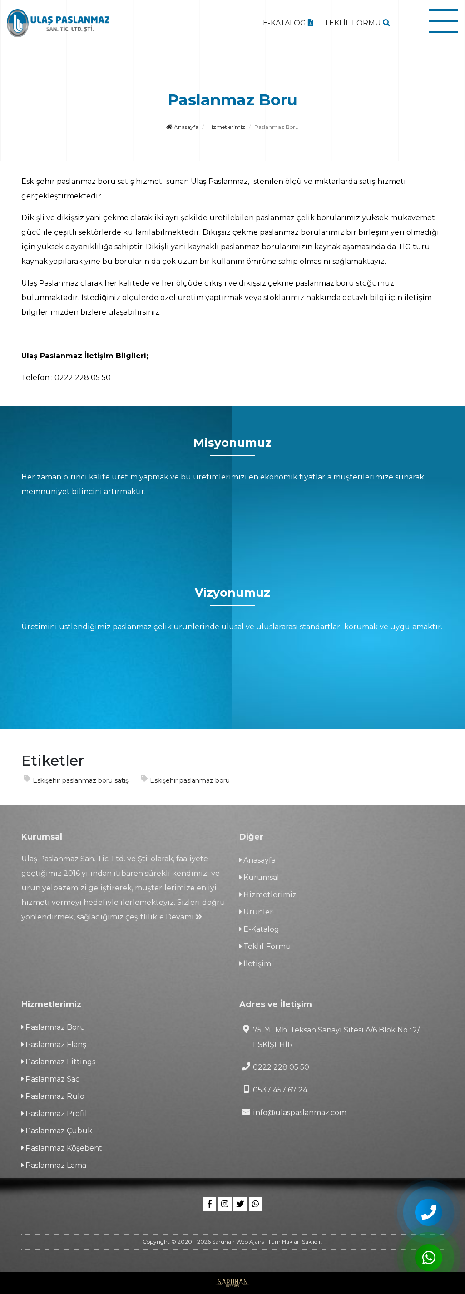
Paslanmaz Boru (54, 1027)
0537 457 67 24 (280, 1090)
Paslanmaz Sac (51, 1079)
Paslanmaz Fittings (59, 1061)
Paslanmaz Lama (55, 1165)
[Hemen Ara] (428, 1212)
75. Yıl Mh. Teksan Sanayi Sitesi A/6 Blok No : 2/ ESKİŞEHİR (336, 1037)
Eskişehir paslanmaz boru (190, 780)
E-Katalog (260, 929)
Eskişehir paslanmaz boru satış (81, 780)
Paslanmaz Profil (55, 1113)
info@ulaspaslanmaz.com (299, 1112)
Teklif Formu (266, 946)
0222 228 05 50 (281, 1067)
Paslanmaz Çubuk (58, 1130)
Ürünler (257, 912)
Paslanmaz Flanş (55, 1044)
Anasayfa (185, 126)
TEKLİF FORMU (353, 23)
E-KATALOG (285, 23)
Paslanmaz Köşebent (63, 1148)
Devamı (181, 917)
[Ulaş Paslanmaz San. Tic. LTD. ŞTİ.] (58, 23)
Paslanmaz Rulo (54, 1096)
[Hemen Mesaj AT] (428, 1257)
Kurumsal (260, 877)
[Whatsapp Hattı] (255, 1204)
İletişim (256, 963)
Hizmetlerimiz (226, 126)
